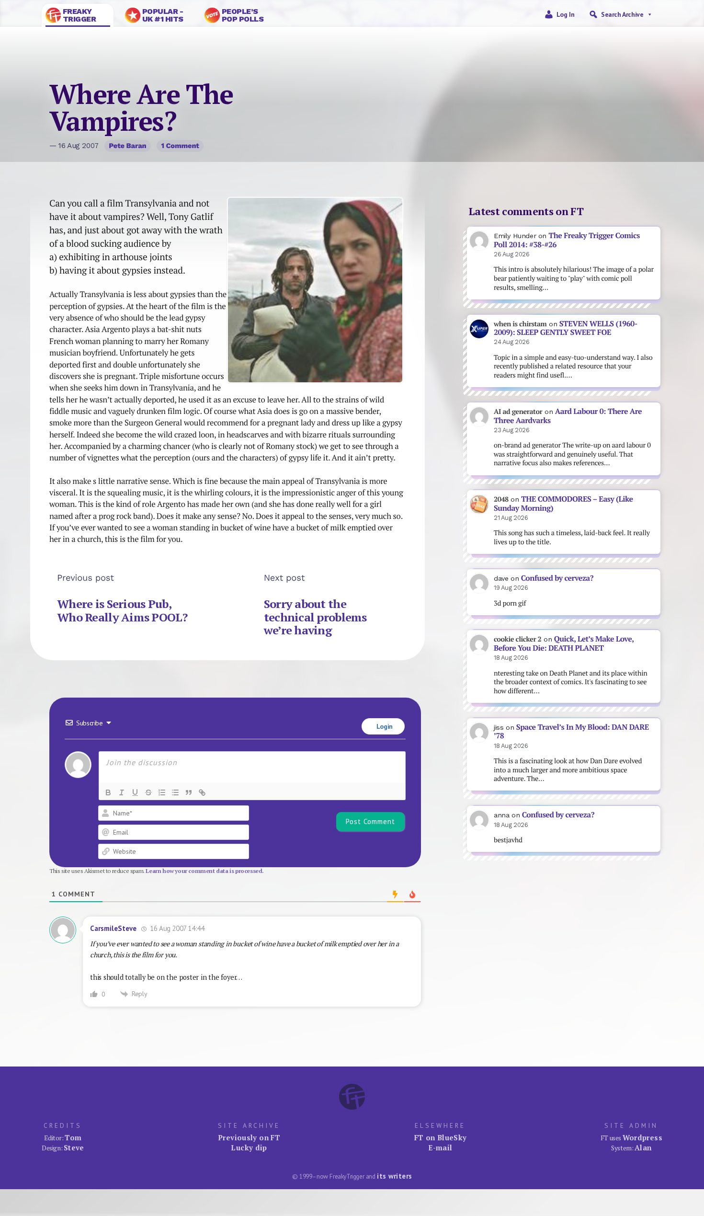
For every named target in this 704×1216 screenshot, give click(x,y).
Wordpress (642, 1137)
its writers (394, 1176)
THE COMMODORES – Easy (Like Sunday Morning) (563, 503)
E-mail (440, 1147)
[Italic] (121, 792)
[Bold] (108, 792)
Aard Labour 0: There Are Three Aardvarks (568, 415)
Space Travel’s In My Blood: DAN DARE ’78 (571, 731)
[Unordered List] (175, 792)
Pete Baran (127, 145)
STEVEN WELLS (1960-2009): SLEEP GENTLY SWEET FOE (565, 328)
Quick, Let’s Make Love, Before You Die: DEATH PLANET (564, 643)
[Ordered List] (162, 792)
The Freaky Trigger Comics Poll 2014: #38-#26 (567, 240)
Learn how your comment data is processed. (205, 870)
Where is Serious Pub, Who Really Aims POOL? (122, 610)
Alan (643, 1147)
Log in (565, 14)
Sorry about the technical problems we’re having (315, 617)
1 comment (180, 145)
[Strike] (148, 792)
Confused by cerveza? (557, 578)
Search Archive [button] (622, 14)
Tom (73, 1137)
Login (384, 726)
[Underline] (135, 792)
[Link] (202, 792)
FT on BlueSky (440, 1137)
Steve (74, 1147)
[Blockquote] (188, 792)
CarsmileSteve (113, 928)
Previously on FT (249, 1137)
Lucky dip (249, 1147)
